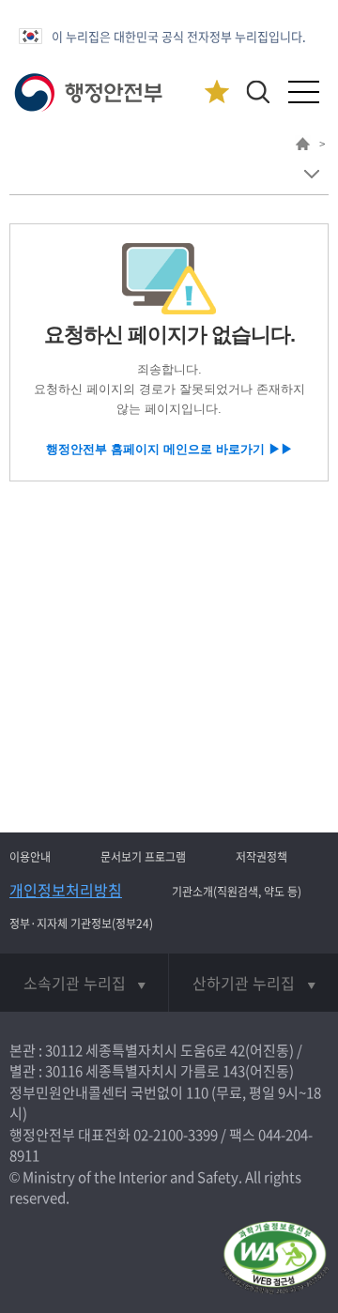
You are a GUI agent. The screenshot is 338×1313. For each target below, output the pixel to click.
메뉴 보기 (311, 174)
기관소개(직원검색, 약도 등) (236, 891)
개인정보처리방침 (65, 889)
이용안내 (30, 856)
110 (197, 1092)
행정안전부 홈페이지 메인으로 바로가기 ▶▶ (169, 449)
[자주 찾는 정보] (216, 92)
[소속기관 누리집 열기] (84, 983)
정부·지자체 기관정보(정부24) (81, 923)
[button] (257, 91)
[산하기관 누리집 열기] (253, 983)
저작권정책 (261, 856)
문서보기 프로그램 (143, 856)
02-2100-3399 (175, 1134)
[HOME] (303, 146)
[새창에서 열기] (275, 1259)
